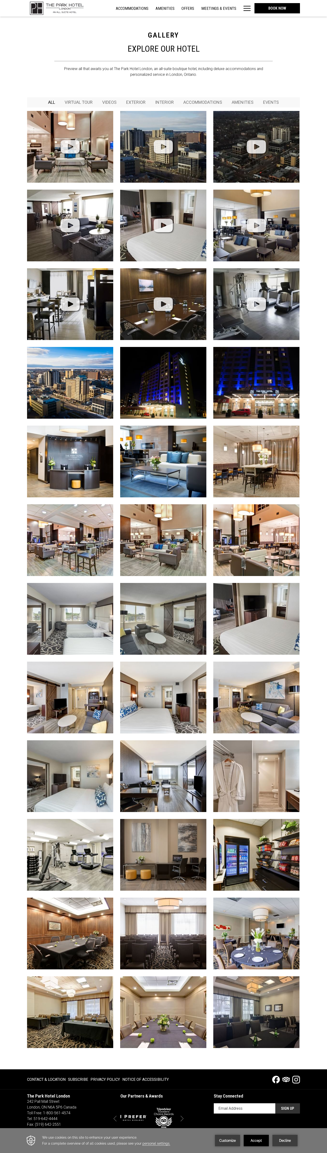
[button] (70, 147)
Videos (109, 102)
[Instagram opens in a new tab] (296, 1079)
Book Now (277, 8)
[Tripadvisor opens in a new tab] (286, 1079)
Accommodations (202, 102)
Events (271, 102)
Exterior (136, 102)
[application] (163, 1140)
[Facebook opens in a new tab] (276, 1079)
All (51, 102)
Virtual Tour (79, 102)
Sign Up (287, 1108)
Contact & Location (46, 1079)
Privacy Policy (105, 1079)
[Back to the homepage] (55, 8)
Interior (164, 102)
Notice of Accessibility (145, 1079)
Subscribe (78, 1079)
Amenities (243, 102)
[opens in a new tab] (133, 1117)
